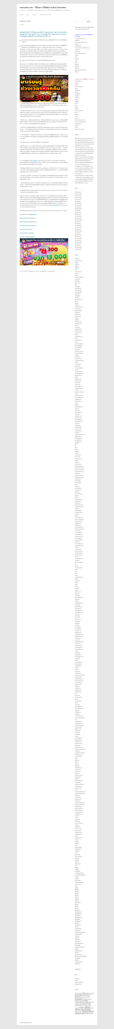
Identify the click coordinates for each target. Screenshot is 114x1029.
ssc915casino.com (79, 715)
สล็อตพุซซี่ (77, 910)
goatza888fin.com (79, 419)
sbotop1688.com (79, 662)
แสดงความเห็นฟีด (79, 982)
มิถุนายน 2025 (78, 218)
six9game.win (78, 688)
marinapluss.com (79, 512)
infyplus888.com (78, 438)
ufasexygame (78, 776)
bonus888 (77, 349)
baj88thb (77, 319)
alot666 (76, 303)
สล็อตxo (76, 908)
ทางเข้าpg (77, 850)
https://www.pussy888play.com (82, 47)
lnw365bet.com (78, 488)
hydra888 (77, 432)
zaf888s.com (77, 826)
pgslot (76, 99)
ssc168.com (77, 714)
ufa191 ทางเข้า (78, 756)
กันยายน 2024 (78, 234)
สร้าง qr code (78, 884)
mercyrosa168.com (79, 519)
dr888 (76, 377)
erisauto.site (77, 384)
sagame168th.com (79, 656)
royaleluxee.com (78, 645)
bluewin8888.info (79, 345)
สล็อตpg (76, 906)
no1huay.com (78, 549)
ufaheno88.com (78, 767)
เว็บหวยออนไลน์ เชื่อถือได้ (80, 956)
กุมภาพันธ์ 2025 (78, 225)
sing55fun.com (78, 684)
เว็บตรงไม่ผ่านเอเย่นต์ (79, 947)
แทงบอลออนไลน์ (78, 962)
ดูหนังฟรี (77, 64)
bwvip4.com (77, 356)
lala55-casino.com (79, 475)
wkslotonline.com (79, 808)
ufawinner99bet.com (79, 784)
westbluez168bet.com (80, 802)
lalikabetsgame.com (79, 477)
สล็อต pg (77, 888)
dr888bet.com (78, 379)
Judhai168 (77, 462)
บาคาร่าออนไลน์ (78, 856)
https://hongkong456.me (80, 70)
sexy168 (77, 669)
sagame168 (77, 652)
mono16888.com (79, 532)
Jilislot (76, 447)
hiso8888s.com (78, 427)
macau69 (77, 508)
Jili (75, 445)
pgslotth (77, 601)
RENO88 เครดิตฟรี (79, 1002)
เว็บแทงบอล (77, 958)
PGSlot (76, 586)
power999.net (78, 608)
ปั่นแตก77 (77, 862)
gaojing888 (77, 414)
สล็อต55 (76, 893)
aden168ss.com (78, 292)
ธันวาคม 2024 (78, 229)
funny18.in (77, 410)
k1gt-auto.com (78, 464)
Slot (76, 693)
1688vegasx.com (78, 260)
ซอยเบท (76, 841)
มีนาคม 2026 (78, 201)
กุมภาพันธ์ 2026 (78, 203)
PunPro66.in (77, 615)
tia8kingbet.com (78, 741)
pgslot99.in (77, 595)
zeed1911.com (78, 828)
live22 (76, 60)
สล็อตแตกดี (77, 919)
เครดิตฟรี (77, 937)
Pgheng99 (77, 580)
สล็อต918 (77, 900)
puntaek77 (77, 623)
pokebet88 (77, 604)
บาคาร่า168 (77, 51)
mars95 (76, 516)
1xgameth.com (78, 271)
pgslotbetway (78, 123)
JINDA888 (77, 97)
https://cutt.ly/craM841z (26, 229)
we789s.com (77, 801)
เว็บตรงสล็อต (77, 945)
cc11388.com (78, 364)
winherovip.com (78, 806)
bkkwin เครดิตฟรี (78, 343)
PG (75, 564)
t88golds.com (78, 728)
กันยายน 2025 (78, 212)
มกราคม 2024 (78, 249)
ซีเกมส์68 (77, 843)
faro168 (76, 390)
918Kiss (76, 275)
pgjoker (76, 582)
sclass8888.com (78, 664)
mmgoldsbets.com (79, 527)
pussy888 (77, 49)
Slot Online (77, 695)
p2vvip (76, 556)
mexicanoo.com (78, 521)
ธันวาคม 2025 (78, 206)
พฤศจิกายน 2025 (78, 208)
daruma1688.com (79, 373)
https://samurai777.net (80, 120)
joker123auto (78, 454)
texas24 (76, 736)
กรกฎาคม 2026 (78, 194)
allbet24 (76, 114)
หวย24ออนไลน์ (78, 928)
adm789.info (78, 293)
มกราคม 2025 (78, 227)
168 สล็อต (77, 258)
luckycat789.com (79, 499)
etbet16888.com (78, 386)
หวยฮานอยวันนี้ (78, 934)
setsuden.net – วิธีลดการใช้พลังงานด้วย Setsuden (43, 7)
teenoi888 (77, 732)
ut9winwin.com (78, 788)
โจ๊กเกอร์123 (77, 963)
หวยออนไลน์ (77, 930)
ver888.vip (77, 795)
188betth (77, 268)
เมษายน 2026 (78, 199)
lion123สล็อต (78, 480)
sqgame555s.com (79, 708)
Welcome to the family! (46, 14)
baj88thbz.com (78, 321)
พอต (76, 865)
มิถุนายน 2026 (78, 195)
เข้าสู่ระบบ (77, 978)
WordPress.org (78, 984)
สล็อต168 (77, 68)
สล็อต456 (77, 891)
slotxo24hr (77, 704)
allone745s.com (78, 299)
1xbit (76, 269)
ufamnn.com (78, 771)
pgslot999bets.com (79, 597)
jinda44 (76, 92)
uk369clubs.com (78, 786)
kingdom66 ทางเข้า (79, 467)
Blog (27, 14)
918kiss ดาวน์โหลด (79, 277)
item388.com (78, 442)
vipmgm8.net (78, 797)
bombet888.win (78, 347)
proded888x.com (79, 610)
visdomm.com (78, 799)
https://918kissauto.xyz (80, 38)
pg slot (76, 116)
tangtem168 (77, 730)
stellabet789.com (79, 723)
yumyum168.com (79, 823)
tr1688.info (77, 751)
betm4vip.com (78, 332)
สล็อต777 (77, 897)
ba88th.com (77, 312)
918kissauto (77, 279)
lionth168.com (78, 482)
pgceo (76, 575)
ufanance (77, 773)
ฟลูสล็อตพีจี (77, 871)
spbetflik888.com (79, 706)
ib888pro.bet (78, 436)
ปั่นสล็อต (77, 860)
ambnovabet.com (79, 306)
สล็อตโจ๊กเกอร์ (78, 921)
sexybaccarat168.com (80, 675)
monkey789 (77, 530)
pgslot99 (77, 593)
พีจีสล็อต (77, 867)
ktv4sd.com (77, 473)
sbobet (76, 660)
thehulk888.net (78, 739)
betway (76, 334)
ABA (76, 284)
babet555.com (78, 316)
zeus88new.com (78, 832)
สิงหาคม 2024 (78, 236)
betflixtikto (77, 327)
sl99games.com (78, 691)
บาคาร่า (76, 103)
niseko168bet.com (79, 543)
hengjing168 (77, 425)
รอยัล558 (77, 878)
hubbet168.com (78, 430)
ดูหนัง (76, 62)
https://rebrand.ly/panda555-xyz (28, 221)
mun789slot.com (79, 534)
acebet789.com (78, 290)
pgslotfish (77, 599)
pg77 (76, 571)
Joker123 (77, 453)
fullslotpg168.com (79, 406)
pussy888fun (78, 627)
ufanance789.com (79, 775)
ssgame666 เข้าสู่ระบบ (80, 717)
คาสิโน (76, 836)
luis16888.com (78, 501)
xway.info (77, 815)
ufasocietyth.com (79, 780)
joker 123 (77, 118)
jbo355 (76, 443)
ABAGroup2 (77, 286)
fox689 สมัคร (80, 994)
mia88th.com (78, 525)
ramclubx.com (78, 630)
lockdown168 (78, 490)
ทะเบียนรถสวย (78, 849)
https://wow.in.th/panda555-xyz (28, 225)
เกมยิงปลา (77, 936)
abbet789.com (78, 288)
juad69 (76, 460)
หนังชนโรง (77, 40)
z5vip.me (77, 825)
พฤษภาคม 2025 (78, 219)
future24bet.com (79, 412)
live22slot (77, 486)
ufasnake (77, 778)
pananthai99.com (79, 558)
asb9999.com (78, 308)
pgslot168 (77, 588)
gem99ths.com (78, 416)
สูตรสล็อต (77, 923)
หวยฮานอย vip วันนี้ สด (80, 932)
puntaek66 (77, 621)
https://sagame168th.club (81, 42)
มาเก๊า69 (77, 876)
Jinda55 (84, 995)
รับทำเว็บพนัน (78, 880)
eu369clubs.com (78, 388)
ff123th (76, 393)
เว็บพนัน (76, 949)
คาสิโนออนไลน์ (78, 838)
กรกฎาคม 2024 (78, 238)
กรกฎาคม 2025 (78, 216)
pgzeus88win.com (79, 603)
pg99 (76, 57)
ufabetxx (77, 764)
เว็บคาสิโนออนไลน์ (79, 943)
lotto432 (77, 495)
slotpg (76, 107)
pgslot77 (77, 55)
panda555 (54, 205)
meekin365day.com (79, 517)
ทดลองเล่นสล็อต (78, 847)
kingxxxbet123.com (79, 471)
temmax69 (77, 734)
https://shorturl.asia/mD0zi (27, 233)
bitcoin (76, 342)
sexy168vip (77, 671)
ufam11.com (78, 769)
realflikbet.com (78, 632)
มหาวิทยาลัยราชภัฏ (79, 873)
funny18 (77, 408)
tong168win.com (79, 747)
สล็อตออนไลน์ (78, 912)
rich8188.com (78, 638)
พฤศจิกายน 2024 (78, 231)
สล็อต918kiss (78, 902)
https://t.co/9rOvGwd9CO (28, 236)
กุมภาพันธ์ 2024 (78, 247)
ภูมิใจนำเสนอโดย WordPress (26, 1022)
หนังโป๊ (76, 926)
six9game (77, 686)
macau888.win (78, 510)
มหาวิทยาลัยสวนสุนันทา (80, 875)
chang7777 (77, 366)
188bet (76, 266)
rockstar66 (77, 640)
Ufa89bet (77, 760)
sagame (76, 651)
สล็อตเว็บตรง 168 (78, 917)
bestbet (76, 325)
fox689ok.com (78, 399)
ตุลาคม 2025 (77, 210)
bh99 (76, 338)
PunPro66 (77, 614)
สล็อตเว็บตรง (77, 90)
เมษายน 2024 (78, 244)
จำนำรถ (76, 839)
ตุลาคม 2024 (77, 232)
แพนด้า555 (43, 271)
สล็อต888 (77, 95)
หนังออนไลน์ (77, 925)
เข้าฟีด (76, 980)
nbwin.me (77, 541)
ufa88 (76, 758)
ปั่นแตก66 (76, 1007)
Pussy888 (77, 625)
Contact (34, 14)
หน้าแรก (21, 14)
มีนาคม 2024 (78, 245)
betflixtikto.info (78, 329)
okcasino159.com (79, 551)
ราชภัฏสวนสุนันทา (79, 882)
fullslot (76, 403)
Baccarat (77, 318)
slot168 (76, 84)
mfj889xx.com (78, 523)
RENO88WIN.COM (79, 634)
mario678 (77, 514)
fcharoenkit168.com (79, 392)
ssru (76, 719)
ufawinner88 (78, 782)
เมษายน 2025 (78, 221)
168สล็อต (77, 264)
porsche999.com (78, 606)
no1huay (77, 547)
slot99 (76, 88)
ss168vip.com (78, 712)
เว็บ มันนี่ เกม (77, 941)
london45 (77, 491)
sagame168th (78, 654)
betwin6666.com (78, 336)
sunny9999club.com (79, 725)
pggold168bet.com (79, 577)
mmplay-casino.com (79, 528)
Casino (76, 362)
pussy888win (78, 628)
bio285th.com (78, 340)
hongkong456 (78, 429)
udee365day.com (79, 754)
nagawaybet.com (79, 536)
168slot (76, 262)
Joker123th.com (78, 458)
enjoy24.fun (77, 382)
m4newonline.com (79, 504)
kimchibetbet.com (79, 466)
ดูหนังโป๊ (76, 108)
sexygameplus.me (79, 678)
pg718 (76, 569)
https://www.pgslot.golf (80, 53)
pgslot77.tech (78, 591)
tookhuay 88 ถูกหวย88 (80, 749)
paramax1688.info (79, 562)
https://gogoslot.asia (79, 129)
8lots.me (77, 273)
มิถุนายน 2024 (78, 240)
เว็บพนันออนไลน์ (78, 950)
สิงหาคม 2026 (78, 192)
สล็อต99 (76, 904)
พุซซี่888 (77, 101)
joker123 (77, 44)
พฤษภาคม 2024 (78, 242)
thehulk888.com (78, 738)
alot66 (76, 301)
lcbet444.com (78, 479)
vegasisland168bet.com (80, 791)
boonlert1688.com (79, 351)
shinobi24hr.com (79, 682)
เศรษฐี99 (77, 960)
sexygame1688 (78, 677)
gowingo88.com (78, 421)
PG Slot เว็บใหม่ (78, 567)
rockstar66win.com (79, 641)
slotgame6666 (78, 701)
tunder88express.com (80, 752)
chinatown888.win (79, 367)
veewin (76, 789)
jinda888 (77, 451)
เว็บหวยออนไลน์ (78, 954)
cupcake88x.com (79, 371)
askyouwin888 (78, 310)
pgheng (76, 578)
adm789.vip (77, 295)
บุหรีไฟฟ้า (77, 858)
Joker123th (77, 456)
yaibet (76, 817)
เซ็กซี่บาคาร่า (78, 939)
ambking (77, 305)
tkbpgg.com (77, 745)
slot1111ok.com (78, 697)
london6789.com (79, 493)
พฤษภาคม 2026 (78, 197)
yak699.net (77, 819)
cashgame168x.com (79, 360)
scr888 (76, 667)
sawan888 (77, 658)
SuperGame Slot (78, 727)
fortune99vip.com (79, 395)
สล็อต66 (76, 71)
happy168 (77, 423)
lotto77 (76, 497)
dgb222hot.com (78, 375)
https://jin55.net (78, 86)
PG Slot (76, 566)
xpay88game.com (79, 813)
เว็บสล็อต (77, 952)
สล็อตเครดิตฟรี (33, 160)
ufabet (76, 762)
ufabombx (77, 765)
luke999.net (77, 503)
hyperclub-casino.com (80, 434)
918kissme (77, 281)
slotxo (76, 105)
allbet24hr (77, 297)
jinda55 (76, 449)
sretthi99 (77, 710)
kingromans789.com (79, 469)
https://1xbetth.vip (79, 110)
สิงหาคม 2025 (78, 214)
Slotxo (76, 702)
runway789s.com (79, 649)
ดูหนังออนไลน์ (78, 45)
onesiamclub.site (79, 554)
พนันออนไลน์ (78, 863)
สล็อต (76, 886)
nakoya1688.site (78, 538)
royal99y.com (78, 643)
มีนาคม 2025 (78, 223)
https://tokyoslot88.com (80, 121)
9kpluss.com (78, 282)
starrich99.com (78, 721)
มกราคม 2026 (78, 205)
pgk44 (76, 584)
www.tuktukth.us (79, 812)
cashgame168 (78, 358)
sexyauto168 (78, 673)
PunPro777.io (78, 619)
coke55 (76, 369)
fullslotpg (77, 58)
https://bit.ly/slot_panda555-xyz (28, 218)
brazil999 (77, 355)
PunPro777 (77, 617)
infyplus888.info (78, 440)
